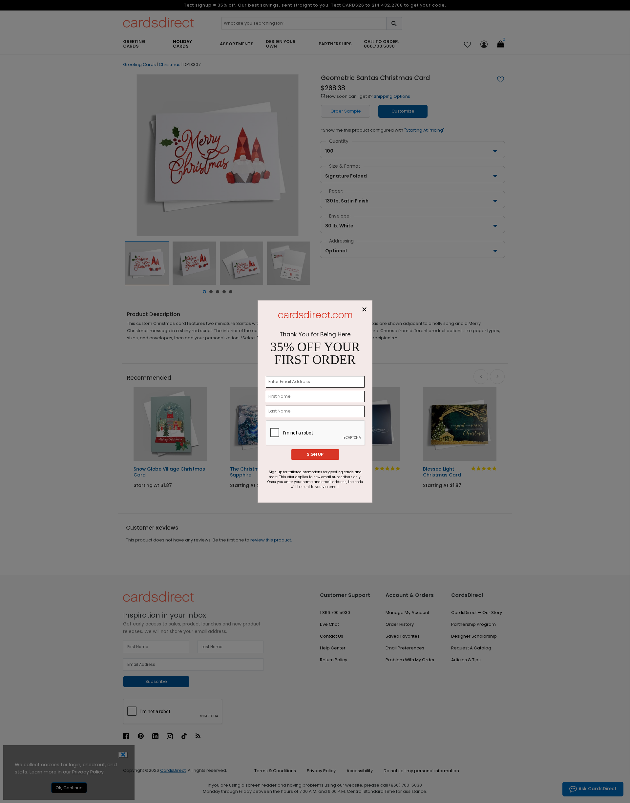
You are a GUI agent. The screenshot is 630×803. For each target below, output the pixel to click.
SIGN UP (315, 454)
